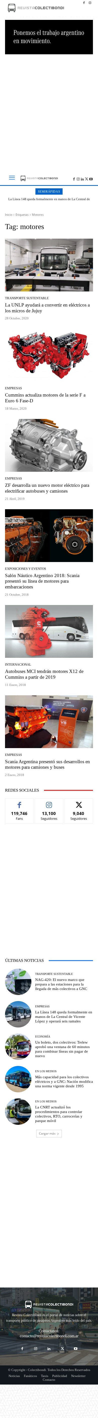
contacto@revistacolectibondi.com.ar (49, 1336)
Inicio (8, 214)
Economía (42, 1036)
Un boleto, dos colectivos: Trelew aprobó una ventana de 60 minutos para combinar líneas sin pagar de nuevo (50, 201)
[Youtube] (91, 179)
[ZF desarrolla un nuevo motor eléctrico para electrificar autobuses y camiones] (49, 445)
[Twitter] (86, 179)
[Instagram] (90, 3)
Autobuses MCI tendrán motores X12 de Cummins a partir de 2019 (44, 674)
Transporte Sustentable (27, 298)
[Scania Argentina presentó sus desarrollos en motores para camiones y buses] (49, 721)
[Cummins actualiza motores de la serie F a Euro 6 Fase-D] (49, 355)
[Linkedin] (82, 179)
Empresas (13, 388)
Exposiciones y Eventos (25, 568)
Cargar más (47, 1133)
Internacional (18, 664)
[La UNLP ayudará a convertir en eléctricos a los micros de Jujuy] (49, 265)
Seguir (49, 802)
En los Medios (46, 1071)
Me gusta (19, 802)
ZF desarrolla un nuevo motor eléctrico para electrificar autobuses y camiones (47, 488)
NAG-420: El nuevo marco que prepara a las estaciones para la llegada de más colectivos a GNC (61, 984)
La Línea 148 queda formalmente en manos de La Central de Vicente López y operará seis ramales (63, 1016)
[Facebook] (84, 3)
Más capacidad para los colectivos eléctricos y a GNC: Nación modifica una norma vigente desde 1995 (64, 1081)
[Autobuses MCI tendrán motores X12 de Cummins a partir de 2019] (49, 631)
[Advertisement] (49, 111)
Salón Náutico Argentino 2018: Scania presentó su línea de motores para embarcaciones (42, 581)
